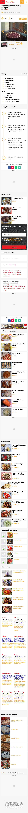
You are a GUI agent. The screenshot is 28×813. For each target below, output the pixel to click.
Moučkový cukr (21, 286)
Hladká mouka (18, 284)
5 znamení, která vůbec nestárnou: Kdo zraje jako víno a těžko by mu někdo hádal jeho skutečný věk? (7, 701)
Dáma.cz (4, 636)
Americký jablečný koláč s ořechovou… (17, 721)
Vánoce (5, 272)
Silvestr (13, 274)
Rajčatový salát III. (18, 546)
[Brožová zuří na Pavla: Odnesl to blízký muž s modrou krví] (8, 620)
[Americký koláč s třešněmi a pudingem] (14, 40)
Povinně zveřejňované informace (16, 807)
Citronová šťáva (6, 284)
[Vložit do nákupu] (23, 19)
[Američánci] (5, 764)
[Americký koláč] (5, 729)
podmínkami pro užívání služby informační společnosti (13, 239)
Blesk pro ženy (18, 636)
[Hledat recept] (22, 2)
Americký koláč (14, 729)
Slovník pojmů (6, 276)
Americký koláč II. (15, 738)
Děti (19, 270)
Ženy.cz (4, 655)
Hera (13, 284)
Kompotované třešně (7, 286)
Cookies (8, 806)
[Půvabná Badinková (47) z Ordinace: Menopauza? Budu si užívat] (20, 657)
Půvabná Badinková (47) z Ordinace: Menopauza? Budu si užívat (19, 662)
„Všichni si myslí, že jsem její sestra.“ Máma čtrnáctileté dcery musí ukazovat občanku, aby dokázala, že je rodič (19, 684)
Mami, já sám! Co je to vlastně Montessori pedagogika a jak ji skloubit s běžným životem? (19, 627)
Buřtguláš (16, 533)
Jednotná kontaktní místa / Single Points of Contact (13, 806)
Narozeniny (10, 272)
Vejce (4, 290)
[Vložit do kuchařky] (20, 19)
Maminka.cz (17, 673)
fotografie (11, 43)
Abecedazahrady (19, 692)
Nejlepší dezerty (12, 264)
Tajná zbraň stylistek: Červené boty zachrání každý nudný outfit (7, 662)
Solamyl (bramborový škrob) (9, 288)
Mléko (15, 286)
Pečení (15, 270)
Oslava (9, 274)
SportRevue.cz (6, 673)
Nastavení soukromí (14, 806)
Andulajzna (5, 9)
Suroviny (3, 74)
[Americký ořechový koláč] (5, 746)
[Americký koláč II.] (5, 738)
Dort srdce (16, 559)
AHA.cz (4, 618)
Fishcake (16, 553)
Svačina (10, 270)
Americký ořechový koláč (17, 747)
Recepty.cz (3, 772)
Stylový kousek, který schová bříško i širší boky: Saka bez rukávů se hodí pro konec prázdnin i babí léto (20, 646)
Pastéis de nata (17, 540)
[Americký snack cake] (5, 755)
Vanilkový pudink (20, 288)
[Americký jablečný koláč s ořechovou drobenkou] (5, 720)
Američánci (13, 764)
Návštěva (19, 274)
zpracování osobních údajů (15, 240)
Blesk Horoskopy (7, 692)
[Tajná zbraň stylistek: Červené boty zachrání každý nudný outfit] (8, 657)
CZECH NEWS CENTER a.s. (16, 802)
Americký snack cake (16, 755)
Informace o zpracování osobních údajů (16, 805)
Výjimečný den (18, 272)
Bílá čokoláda (6, 283)
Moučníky (5, 270)
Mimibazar (17, 618)
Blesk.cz (16, 655)
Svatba (4, 274)
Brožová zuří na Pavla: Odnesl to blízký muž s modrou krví (7, 625)
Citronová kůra (14, 283)
